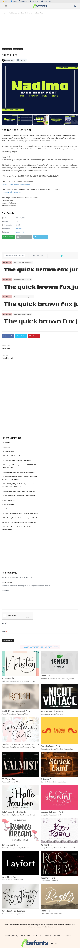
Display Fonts (6, 714)
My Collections (35, 1)
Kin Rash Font (46, 845)
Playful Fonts (25, 848)
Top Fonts (67, 935)
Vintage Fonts (68, 749)
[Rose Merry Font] (59, 863)
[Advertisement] (40, 30)
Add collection (42, 237)
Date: (5, 218)
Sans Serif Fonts (26, 13)
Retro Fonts (44, 782)
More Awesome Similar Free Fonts (41, 647)
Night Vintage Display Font (52, 711)
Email (4, 632)
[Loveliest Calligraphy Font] (59, 797)
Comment (6, 590)
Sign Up (14, 1)
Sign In (6, 1)
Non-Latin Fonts (69, 848)
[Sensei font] (59, 662)
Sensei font (45, 676)
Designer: (6, 229)
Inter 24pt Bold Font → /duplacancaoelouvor (21, 472)
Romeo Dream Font (10, 845)
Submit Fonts (47, 1)
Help (8, 442)
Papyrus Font (11, 500)
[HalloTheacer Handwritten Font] (20, 797)
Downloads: (8, 225)
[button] (75, 7)
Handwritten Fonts (20, 681)
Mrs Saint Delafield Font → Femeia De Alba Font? (22, 513)
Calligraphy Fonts (7, 681)
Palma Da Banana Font (50, 746)
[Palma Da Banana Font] (59, 731)
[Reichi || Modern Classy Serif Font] (20, 697)
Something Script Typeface (13, 911)
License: (6, 232)
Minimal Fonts (58, 848)
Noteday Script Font (10, 678)
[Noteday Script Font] (20, 664)
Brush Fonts (45, 679)
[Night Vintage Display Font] (59, 697)
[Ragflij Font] (59, 896)
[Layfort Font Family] (20, 863)
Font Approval (45, 935)
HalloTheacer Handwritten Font (15, 812)
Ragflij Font (45, 911)
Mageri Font (6, 348)
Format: (6, 221)
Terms (7, 935)
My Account (24, 1)
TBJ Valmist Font (9, 779)
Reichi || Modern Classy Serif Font (16, 711)
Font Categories (14, 13)
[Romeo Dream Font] (20, 830)
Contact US (57, 935)
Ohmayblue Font (7, 358)
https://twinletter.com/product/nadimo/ (16, 184)
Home (5, 13)
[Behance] (52, 943)
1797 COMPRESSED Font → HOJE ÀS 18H (19, 460)
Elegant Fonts (15, 714)
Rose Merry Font (48, 878)
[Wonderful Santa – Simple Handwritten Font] (20, 730)
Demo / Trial (20, 232)
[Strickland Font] (59, 764)
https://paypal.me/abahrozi (11, 192)
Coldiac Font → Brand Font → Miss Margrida (21, 491)
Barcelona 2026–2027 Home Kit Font (25, 522)
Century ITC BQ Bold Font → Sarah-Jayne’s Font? (22, 518)
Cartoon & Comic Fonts (57, 679)
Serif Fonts (24, 714)
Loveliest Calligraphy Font (52, 812)
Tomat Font (9, 509)
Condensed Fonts (7, 782)
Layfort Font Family (10, 877)
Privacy (15, 935)
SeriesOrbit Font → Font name (16, 456)
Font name (10, 451)
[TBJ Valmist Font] (20, 764)
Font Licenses (32, 935)
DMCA (22, 935)
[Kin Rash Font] (59, 830)
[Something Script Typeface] (20, 896)
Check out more (25, 237)
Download (9, 237)
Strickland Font (47, 779)
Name (4, 623)
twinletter (19, 229)
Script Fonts (31, 681)
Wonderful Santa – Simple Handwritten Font (20, 744)
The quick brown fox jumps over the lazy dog (41, 270)
